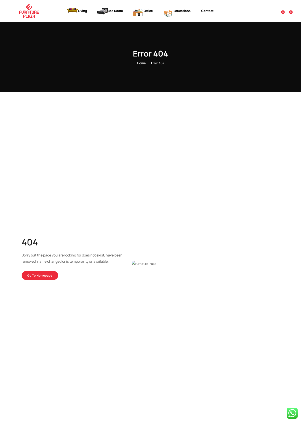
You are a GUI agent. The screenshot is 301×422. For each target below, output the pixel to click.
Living (83, 11)
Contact (207, 11)
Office (148, 11)
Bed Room (116, 11)
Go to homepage (39, 275)
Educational (182, 11)
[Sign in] (274, 11)
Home (141, 63)
